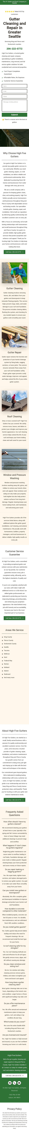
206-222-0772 (14, 48)
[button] (14, 252)
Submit (14, 114)
